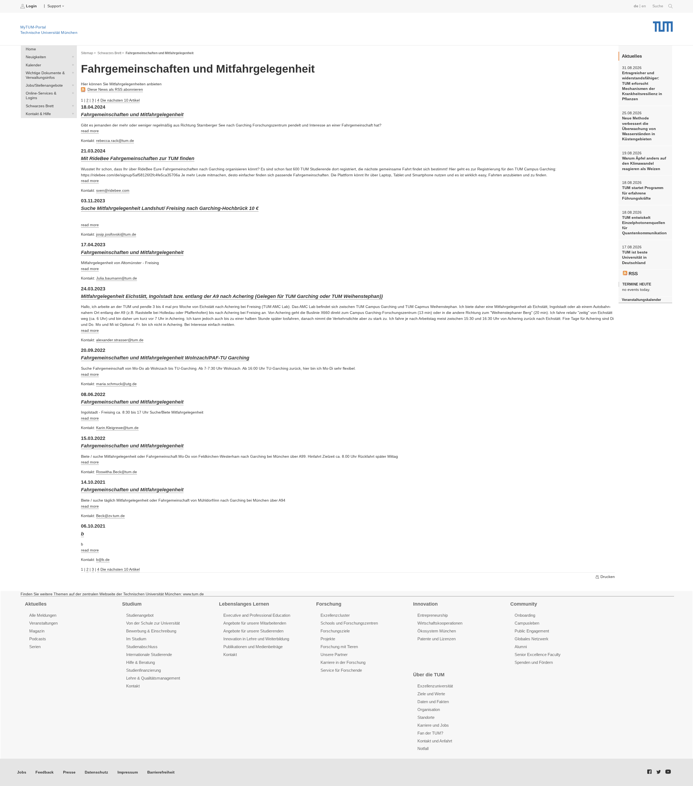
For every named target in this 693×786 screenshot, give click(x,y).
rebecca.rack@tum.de (115, 141)
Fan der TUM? (430, 733)
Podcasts (37, 638)
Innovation (425, 604)
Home (31, 49)
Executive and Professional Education (256, 615)
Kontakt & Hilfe (72, 113)
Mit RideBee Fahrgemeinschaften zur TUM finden (137, 158)
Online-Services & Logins (72, 93)
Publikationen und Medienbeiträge (253, 646)
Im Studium (136, 638)
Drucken (607, 577)
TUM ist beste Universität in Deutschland (635, 257)
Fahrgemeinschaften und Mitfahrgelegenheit (132, 114)
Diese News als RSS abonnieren (115, 89)
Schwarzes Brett (72, 105)
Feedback (44, 772)
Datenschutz (96, 772)
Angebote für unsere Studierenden (253, 631)
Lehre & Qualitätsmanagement (153, 678)
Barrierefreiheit (161, 772)
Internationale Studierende (149, 654)
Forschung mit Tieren (339, 646)
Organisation (428, 709)
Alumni (521, 646)
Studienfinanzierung (143, 670)
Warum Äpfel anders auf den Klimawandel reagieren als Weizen (644, 163)
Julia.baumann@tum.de (116, 278)
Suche (658, 6)
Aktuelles (36, 604)
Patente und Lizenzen (436, 638)
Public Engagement (532, 631)
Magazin (36, 631)
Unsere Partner (334, 654)
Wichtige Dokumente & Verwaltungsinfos (72, 72)
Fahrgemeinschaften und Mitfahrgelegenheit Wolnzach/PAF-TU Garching (165, 357)
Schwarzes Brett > (110, 53)
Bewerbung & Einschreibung (151, 631)
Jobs (21, 772)
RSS (632, 273)
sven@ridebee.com (112, 191)
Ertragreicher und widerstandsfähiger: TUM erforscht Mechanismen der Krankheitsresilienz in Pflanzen (642, 86)
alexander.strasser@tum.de (119, 340)
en (644, 6)
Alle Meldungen (42, 615)
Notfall (423, 748)
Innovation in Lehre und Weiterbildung (256, 638)
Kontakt (133, 686)
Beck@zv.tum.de (110, 516)
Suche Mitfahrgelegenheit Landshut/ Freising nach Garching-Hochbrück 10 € (170, 208)
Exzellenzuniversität (435, 686)
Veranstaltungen (43, 623)
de (636, 6)
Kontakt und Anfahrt (434, 741)
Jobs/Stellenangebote (72, 85)
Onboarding (525, 615)
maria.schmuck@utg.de (116, 384)
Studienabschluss (142, 646)
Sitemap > (88, 53)
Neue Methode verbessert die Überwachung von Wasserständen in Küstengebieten (639, 128)
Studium (132, 604)
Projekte (328, 638)
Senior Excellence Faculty (538, 654)
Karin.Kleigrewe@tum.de (117, 428)
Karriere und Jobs (433, 725)
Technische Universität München (663, 24)
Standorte (425, 717)
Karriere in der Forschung (343, 662)
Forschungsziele (335, 631)
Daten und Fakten (433, 701)
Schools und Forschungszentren (349, 623)
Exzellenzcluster (335, 615)
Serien (35, 646)
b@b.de (103, 560)
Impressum (127, 772)
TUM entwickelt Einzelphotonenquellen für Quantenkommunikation (644, 225)
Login (31, 6)
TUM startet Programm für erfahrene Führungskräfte (642, 193)
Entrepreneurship (432, 615)
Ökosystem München (436, 631)
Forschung (328, 604)
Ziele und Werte (431, 693)
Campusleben (527, 623)
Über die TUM (428, 674)
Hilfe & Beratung (140, 662)
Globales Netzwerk (531, 638)
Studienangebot (139, 615)
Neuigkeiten (72, 56)
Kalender (72, 64)
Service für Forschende (341, 670)
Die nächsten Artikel (120, 100)
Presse (69, 772)
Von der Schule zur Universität (153, 623)
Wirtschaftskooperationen (439, 623)
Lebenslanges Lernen (244, 604)
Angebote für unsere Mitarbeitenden (254, 623)
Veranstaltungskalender (641, 300)
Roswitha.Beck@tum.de (116, 472)
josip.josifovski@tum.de (116, 234)
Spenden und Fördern (534, 662)
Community (523, 604)
